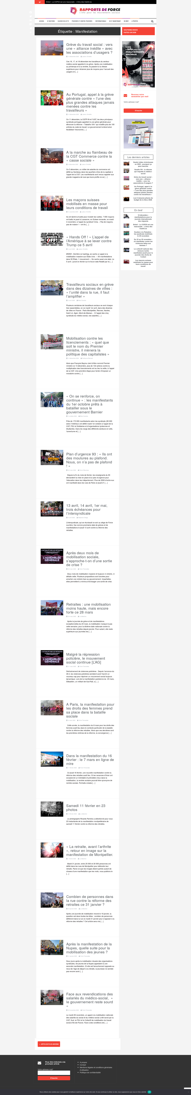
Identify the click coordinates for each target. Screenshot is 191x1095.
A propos (135, 21)
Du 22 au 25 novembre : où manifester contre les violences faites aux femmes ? (143, 242)
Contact (83, 1064)
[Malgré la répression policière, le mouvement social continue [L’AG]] (52, 657)
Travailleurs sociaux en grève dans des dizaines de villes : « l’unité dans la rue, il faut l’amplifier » (90, 290)
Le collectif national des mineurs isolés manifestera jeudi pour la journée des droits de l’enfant (143, 253)
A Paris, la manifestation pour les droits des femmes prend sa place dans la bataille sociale (90, 710)
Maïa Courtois (82, 300)
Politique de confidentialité (90, 1072)
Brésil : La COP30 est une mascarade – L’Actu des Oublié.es (143, 227)
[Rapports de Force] (95, 11)
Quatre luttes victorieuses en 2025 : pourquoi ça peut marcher (69, 2)
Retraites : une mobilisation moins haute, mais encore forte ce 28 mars (88, 608)
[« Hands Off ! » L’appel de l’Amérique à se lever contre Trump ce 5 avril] (52, 239)
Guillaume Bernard (87, 358)
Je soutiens (51, 21)
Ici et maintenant (115, 21)
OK (149, 1092)
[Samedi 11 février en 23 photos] (52, 808)
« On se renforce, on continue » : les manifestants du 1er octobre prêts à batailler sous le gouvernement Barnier (89, 403)
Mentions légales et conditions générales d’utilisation (96, 1068)
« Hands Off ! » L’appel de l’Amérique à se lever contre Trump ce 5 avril (89, 240)
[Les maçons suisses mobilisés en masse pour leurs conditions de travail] (52, 203)
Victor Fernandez (84, 569)
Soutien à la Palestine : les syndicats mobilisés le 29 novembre (143, 234)
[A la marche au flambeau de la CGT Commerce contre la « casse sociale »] (52, 155)
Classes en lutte (63, 21)
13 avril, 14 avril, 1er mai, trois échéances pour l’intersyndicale (86, 509)
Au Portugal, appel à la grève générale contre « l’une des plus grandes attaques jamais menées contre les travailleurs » (90, 102)
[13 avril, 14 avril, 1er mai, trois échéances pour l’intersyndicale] (52, 508)
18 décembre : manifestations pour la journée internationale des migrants (143, 218)
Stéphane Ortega (83, 517)
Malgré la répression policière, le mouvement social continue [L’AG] (85, 658)
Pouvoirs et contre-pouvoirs (82, 21)
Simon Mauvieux (84, 470)
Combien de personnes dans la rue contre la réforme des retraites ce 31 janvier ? (89, 900)
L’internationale (100, 21)
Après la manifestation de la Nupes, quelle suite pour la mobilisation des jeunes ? (89, 947)
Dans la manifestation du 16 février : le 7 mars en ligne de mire (90, 759)
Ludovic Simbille (87, 56)
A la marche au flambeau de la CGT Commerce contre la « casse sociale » (89, 156)
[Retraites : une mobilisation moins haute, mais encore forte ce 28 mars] (52, 607)
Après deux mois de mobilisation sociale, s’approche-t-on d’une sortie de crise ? (89, 558)
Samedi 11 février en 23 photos (85, 807)
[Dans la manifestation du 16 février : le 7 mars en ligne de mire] (52, 758)
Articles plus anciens (49, 1044)
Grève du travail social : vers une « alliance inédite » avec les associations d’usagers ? (89, 48)
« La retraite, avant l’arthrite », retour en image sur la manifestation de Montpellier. (89, 850)
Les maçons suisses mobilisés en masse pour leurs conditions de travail (87, 203)
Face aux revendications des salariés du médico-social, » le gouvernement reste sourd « (89, 999)
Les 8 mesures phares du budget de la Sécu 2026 (143, 199)
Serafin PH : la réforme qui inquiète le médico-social (143, 172)
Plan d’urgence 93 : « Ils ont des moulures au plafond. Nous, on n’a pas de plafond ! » (89, 459)
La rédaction (82, 616)
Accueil (41, 21)
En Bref (126, 21)
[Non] (189, 1092)
